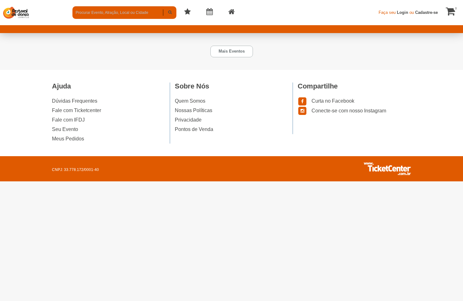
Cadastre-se (426, 12)
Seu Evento (65, 129)
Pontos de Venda (194, 129)
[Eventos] (187, 12)
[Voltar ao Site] (231, 12)
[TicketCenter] (16, 12)
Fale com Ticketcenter (76, 110)
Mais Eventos (232, 51)
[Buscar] (169, 12)
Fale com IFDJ (68, 119)
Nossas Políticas (193, 110)
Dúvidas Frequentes (74, 101)
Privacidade (188, 119)
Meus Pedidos (68, 138)
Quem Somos (190, 101)
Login (402, 12)
